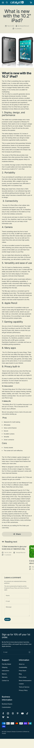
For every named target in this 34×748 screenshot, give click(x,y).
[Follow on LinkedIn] (8, 717)
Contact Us (5, 680)
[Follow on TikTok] (27, 713)
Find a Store (22, 677)
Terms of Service (24, 588)
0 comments (18, 28)
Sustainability (23, 667)
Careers (21, 684)
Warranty (4, 677)
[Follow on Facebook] (3, 713)
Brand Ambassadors (25, 680)
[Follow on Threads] (13, 713)
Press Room (22, 670)
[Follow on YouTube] (22, 713)
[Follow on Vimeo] (3, 717)
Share (18, 534)
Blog (20, 674)
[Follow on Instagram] (8, 713)
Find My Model (6, 664)
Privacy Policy (13, 588)
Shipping (4, 667)
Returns (4, 674)
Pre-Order (23, 525)
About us (21, 664)
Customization (6, 707)
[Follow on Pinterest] (17, 713)
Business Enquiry (7, 704)
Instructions (5, 670)
